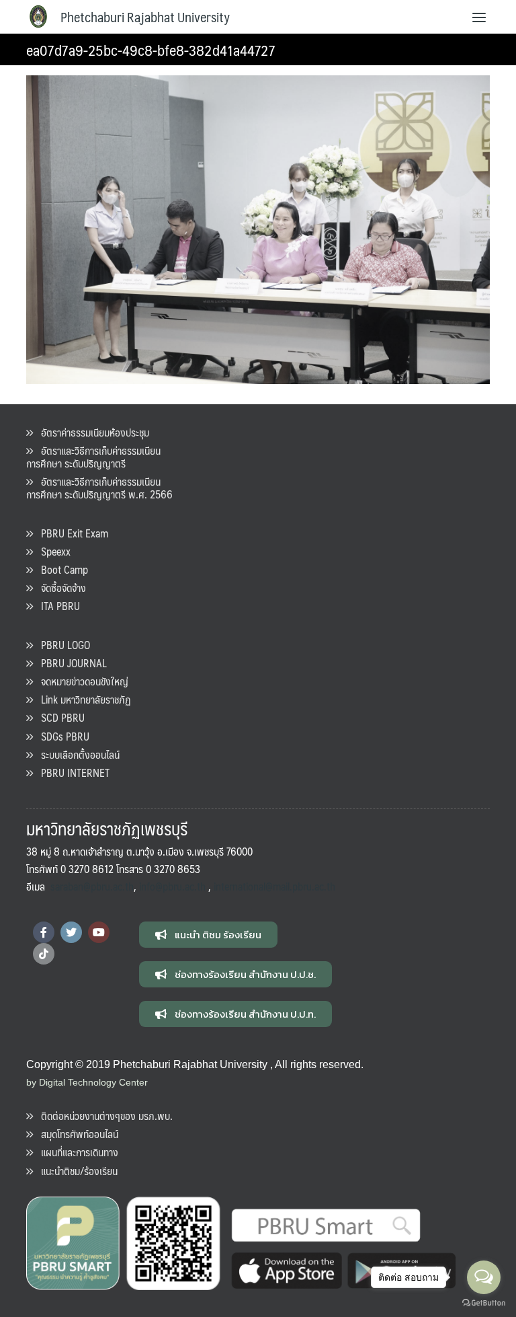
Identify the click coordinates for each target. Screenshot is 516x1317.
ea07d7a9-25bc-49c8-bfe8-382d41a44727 (150, 49)
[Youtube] (99, 932)
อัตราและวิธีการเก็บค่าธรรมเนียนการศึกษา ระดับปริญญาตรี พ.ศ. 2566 (99, 487)
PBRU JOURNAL (70, 663)
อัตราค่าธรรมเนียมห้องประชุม (91, 432)
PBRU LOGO (61, 645)
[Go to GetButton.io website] (483, 1303)
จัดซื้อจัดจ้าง (59, 587)
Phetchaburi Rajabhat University (145, 16)
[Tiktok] (43, 954)
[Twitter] (71, 932)
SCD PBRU (59, 717)
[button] (208, 934)
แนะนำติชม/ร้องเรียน (75, 1171)
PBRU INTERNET (71, 772)
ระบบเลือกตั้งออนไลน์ (76, 754)
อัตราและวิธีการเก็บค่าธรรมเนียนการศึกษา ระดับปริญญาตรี (93, 456)
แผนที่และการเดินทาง (75, 1152)
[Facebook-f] (43, 932)
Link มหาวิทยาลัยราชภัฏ (82, 699)
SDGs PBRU (61, 736)
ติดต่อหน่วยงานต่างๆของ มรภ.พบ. (103, 1115)
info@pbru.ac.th (172, 886)
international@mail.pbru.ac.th (274, 886)
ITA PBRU (56, 606)
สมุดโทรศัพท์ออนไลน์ (75, 1134)
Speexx (52, 551)
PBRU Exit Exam (70, 533)
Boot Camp (60, 569)
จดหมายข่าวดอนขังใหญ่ (80, 681)
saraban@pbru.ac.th (92, 886)
